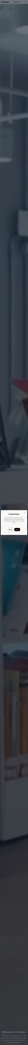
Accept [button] (17, 529)
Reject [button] (10, 529)
